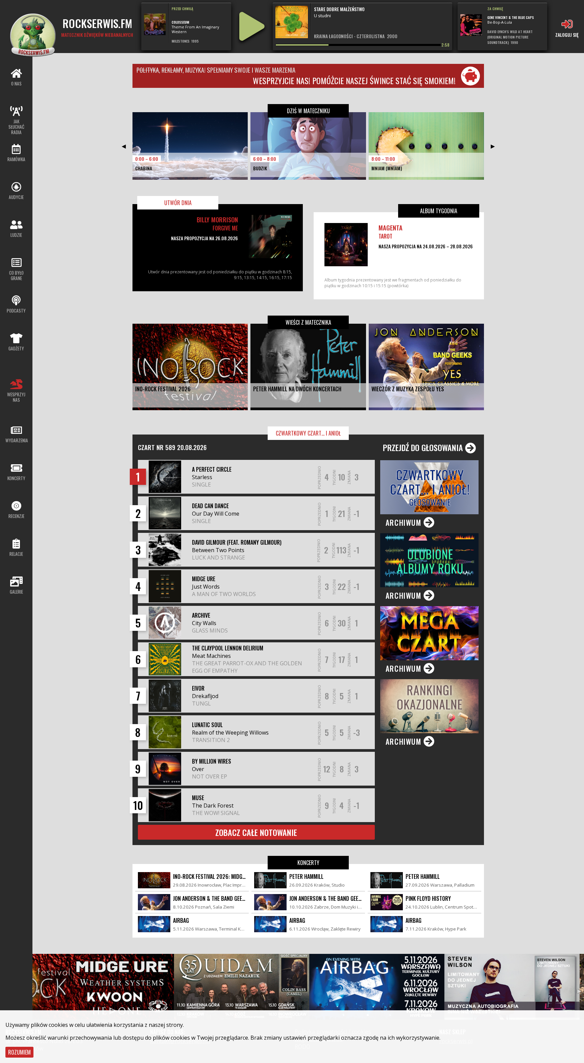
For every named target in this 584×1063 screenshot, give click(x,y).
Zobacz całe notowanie (256, 832)
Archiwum (404, 522)
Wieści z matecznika (308, 322)
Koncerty (308, 863)
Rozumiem (19, 1052)
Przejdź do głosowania (424, 447)
